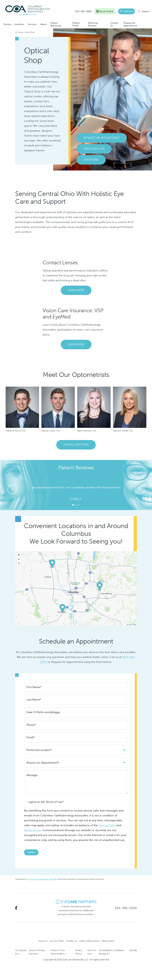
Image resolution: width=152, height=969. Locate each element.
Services (32, 24)
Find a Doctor (94, 148)
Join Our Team (57, 941)
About (43, 24)
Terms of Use (32, 830)
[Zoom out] (19, 559)
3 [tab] (79, 505)
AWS (130, 625)
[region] (76, 588)
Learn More (76, 290)
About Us (43, 941)
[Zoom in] (19, 555)
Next (139, 489)
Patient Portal (76, 24)
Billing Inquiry (108, 941)
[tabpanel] (76, 493)
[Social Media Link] (16, 908)
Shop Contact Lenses (89, 941)
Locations (19, 24)
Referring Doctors (93, 24)
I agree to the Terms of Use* (45, 802)
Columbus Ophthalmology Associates (42, 879)
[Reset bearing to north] (19, 563)
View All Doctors (76, 444)
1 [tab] (73, 505)
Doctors (8, 24)
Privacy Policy (107, 825)
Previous (12, 489)
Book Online (106, 11)
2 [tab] (76, 505)
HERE (134, 625)
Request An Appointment (130, 24)
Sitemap (133, 950)
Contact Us (114, 24)
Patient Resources (55, 24)
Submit (31, 852)
